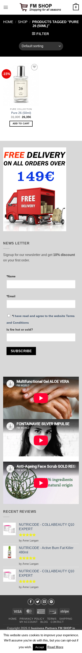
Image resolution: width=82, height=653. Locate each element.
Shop (23, 22)
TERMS (52, 618)
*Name (11, 276)
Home (8, 22)
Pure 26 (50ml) (21, 112)
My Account (29, 622)
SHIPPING (65, 618)
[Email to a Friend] (44, 602)
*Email (11, 296)
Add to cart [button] (21, 123)
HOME (13, 618)
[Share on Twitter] (37, 602)
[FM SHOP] (41, 7)
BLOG (44, 622)
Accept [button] (39, 647)
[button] (5, 7)
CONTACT (57, 622)
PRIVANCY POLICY (32, 618)
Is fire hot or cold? (20, 329)
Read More (55, 647)
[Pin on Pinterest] (51, 602)
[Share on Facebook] (31, 602)
